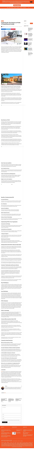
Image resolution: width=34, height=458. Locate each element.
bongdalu (9, 445)
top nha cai (14, 445)
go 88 (19, 445)
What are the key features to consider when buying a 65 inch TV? (30, 53)
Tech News (18, 7)
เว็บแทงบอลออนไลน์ (30, 444)
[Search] (28, 7)
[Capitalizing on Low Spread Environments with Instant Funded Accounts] (11, 396)
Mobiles (12, 7)
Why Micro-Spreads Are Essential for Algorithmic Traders (19, 400)
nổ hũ (27, 444)
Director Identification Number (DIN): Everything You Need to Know (4, 400)
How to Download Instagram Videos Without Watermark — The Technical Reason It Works (30, 34)
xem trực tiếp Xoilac (16, 444)
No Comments (17, 26)
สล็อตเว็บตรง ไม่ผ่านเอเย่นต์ (11, 443)
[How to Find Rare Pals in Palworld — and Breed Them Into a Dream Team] (26, 49)
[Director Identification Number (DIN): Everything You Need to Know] (4, 396)
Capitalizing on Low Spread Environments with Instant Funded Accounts (11, 400)
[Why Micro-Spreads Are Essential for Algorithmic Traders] (19, 396)
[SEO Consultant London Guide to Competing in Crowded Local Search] (26, 43)
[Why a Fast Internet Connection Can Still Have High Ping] (26, 39)
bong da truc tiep (12, 444)
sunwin (21, 445)
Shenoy (4, 26)
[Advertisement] (17, 15)
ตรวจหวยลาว (11, 442)
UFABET (5, 442)
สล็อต (13, 442)
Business (15, 7)
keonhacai (18, 443)
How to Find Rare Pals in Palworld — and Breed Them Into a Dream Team (30, 49)
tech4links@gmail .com (26, 432)
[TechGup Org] (17, 5)
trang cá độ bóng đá (24, 443)
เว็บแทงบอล (18, 442)
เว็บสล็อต (15, 442)
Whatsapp (27, 433)
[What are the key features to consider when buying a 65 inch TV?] (26, 53)
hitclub (18, 445)
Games (10, 7)
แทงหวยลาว (23, 445)
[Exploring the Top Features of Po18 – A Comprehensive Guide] (11, 37)
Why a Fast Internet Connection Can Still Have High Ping (30, 39)
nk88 (7, 443)
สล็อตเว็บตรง (2, 442)
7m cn (16, 445)
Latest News (24, 7)
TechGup (11, 440)
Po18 (1, 371)
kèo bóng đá (26, 445)
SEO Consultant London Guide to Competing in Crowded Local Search (30, 44)
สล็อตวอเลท (28, 443)
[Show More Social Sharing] (16, 29)
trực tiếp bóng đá (8, 444)
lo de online (11, 445)
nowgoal (6, 445)
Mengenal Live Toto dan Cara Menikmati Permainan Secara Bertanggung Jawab (30, 29)
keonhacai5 (20, 443)
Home (7, 7)
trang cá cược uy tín (30, 445)
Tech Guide (21, 7)
